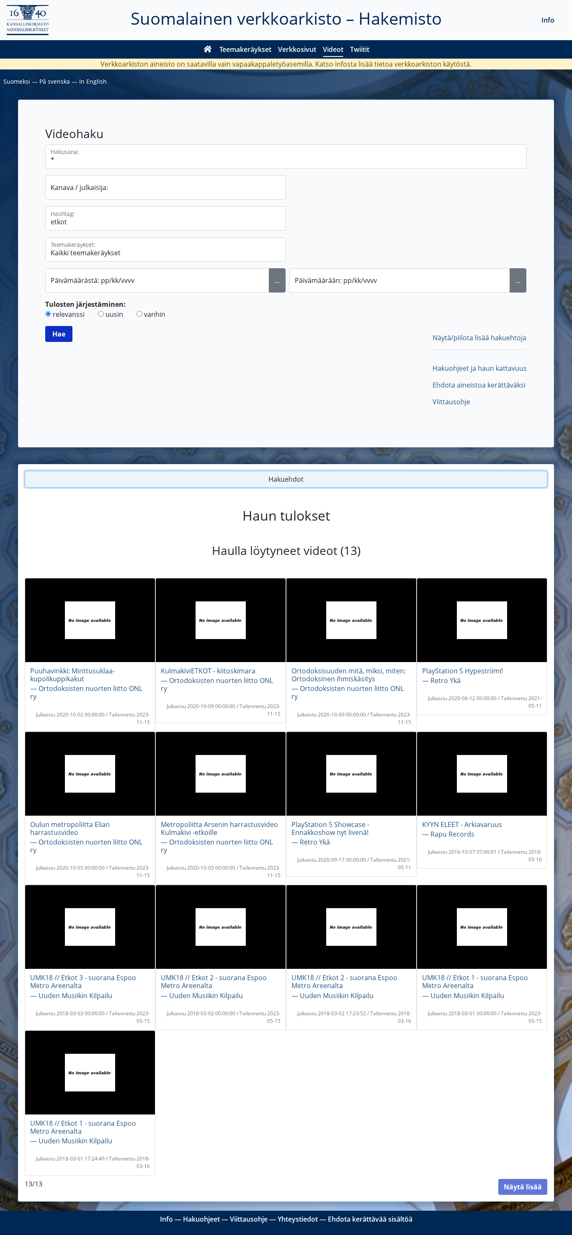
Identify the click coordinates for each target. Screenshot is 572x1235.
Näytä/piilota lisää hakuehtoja (479, 337)
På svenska (54, 81)
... (277, 280)
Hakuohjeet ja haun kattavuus (480, 368)
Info (547, 20)
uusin (114, 314)
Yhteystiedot (298, 1219)
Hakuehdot (286, 479)
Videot (333, 49)
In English (93, 81)
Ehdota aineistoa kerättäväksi (479, 385)
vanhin (154, 314)
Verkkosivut (297, 49)
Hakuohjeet (201, 1219)
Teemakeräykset (245, 49)
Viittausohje (451, 401)
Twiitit (359, 49)
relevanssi (69, 314)
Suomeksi (16, 81)
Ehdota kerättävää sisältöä (370, 1219)
